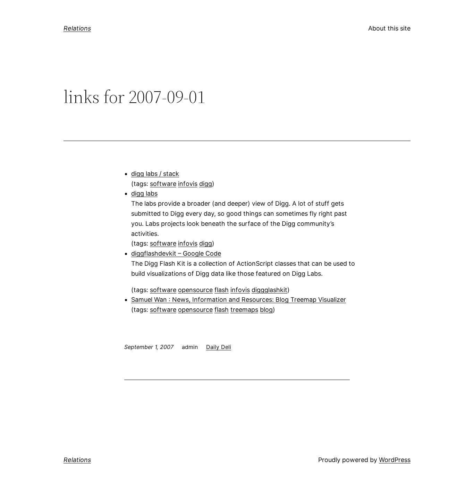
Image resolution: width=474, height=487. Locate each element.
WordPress (394, 459)
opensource (195, 289)
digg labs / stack (155, 173)
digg (205, 183)
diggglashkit (269, 289)
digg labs (144, 193)
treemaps (244, 309)
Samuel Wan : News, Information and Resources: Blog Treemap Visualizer (238, 299)
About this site (389, 28)
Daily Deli (218, 346)
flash (221, 289)
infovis (187, 183)
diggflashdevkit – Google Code (176, 253)
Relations (77, 28)
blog (266, 309)
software (163, 183)
